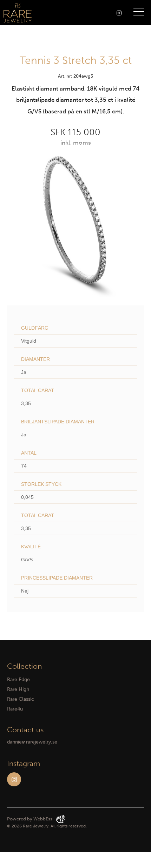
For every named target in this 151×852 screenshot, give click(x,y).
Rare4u (15, 709)
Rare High (18, 689)
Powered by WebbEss (29, 818)
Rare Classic (20, 699)
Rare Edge (18, 679)
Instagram (14, 779)
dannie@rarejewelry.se (32, 742)
